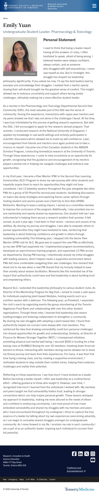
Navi (4, 479)
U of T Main (30, 479)
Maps (21, 479)
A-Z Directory (42, 479)
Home (5, 18)
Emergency (13, 479)
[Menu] (94, 5)
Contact (52, 479)
